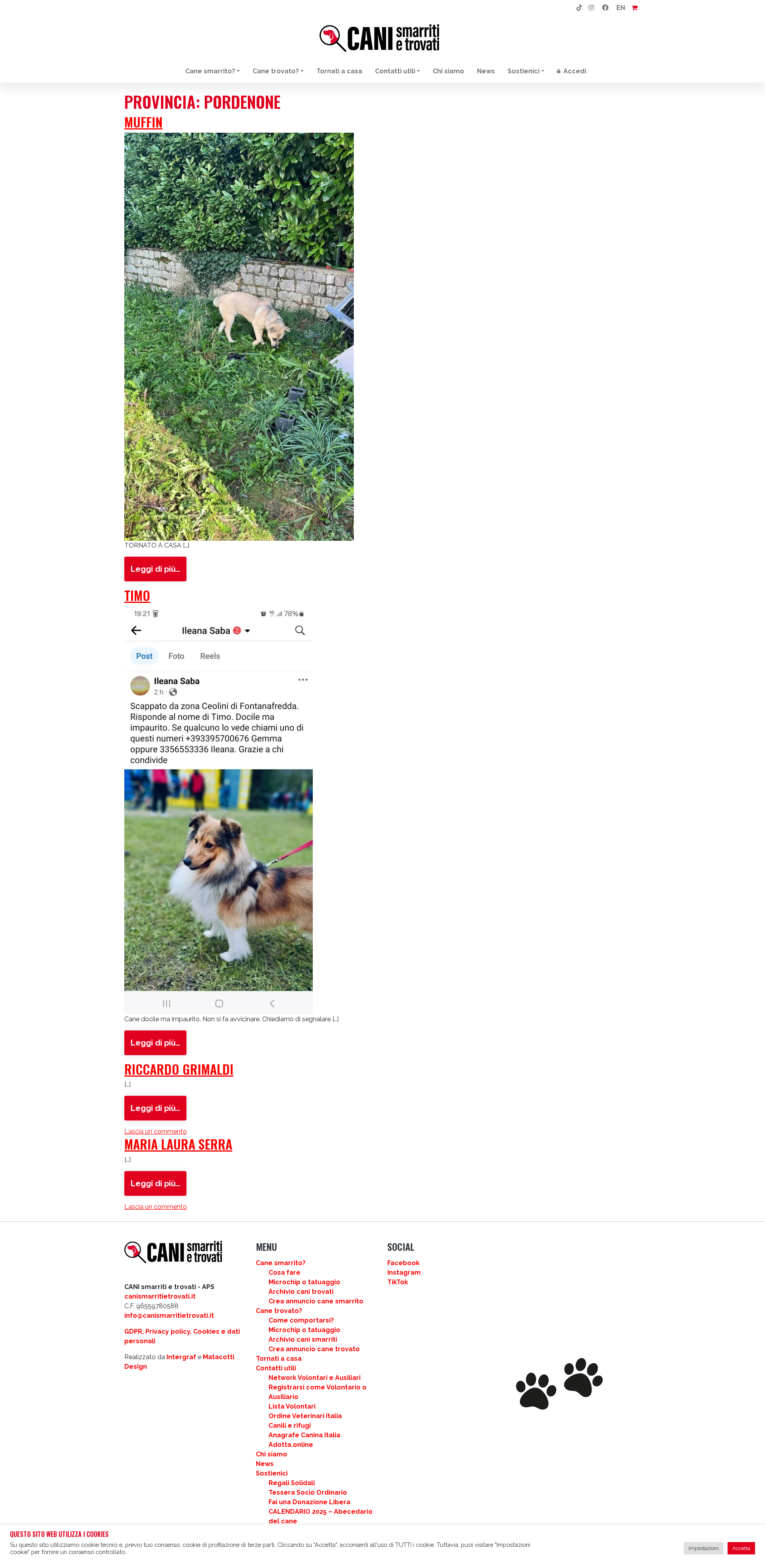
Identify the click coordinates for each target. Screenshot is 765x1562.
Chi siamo (448, 71)
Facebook (403, 1263)
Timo (137, 595)
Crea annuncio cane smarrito (316, 1301)
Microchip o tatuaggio (304, 1282)
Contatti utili (395, 71)
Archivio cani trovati (301, 1291)
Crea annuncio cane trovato (314, 1349)
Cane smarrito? (210, 71)
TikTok (397, 1282)
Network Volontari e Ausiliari (315, 1377)
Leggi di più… (155, 569)
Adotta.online (291, 1444)
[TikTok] (579, 8)
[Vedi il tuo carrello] (634, 8)
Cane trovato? (276, 71)
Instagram (404, 1272)
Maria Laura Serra (178, 1143)
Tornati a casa (339, 71)
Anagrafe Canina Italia (304, 1435)
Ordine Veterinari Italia (305, 1416)
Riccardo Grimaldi (178, 1069)
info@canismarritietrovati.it (169, 1315)
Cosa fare (284, 1272)
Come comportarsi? (301, 1320)
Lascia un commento (155, 1131)
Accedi (574, 71)
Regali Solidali (292, 1483)
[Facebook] (605, 8)
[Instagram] (591, 8)
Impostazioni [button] (703, 1548)
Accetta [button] (741, 1548)
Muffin (143, 121)
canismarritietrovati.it (160, 1296)
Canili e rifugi (290, 1425)
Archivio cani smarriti (303, 1339)
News (486, 71)
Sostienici (523, 71)
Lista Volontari (292, 1406)
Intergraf (181, 1357)
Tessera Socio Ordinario (308, 1492)
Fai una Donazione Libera (309, 1502)
